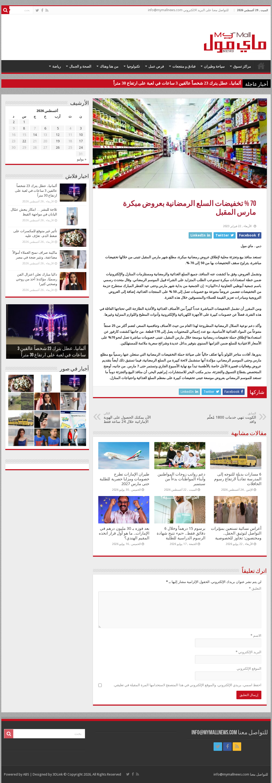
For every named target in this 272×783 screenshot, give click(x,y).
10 (81, 135)
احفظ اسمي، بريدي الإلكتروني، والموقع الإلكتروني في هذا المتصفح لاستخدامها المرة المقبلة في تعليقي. (187, 685)
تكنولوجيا (133, 66)
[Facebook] (42, 10)
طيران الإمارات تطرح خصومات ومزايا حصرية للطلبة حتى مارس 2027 (124, 479)
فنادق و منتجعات (184, 66)
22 (24, 141)
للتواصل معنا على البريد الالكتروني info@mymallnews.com (188, 10)
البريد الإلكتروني (248, 652)
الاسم (255, 636)
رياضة (56, 66)
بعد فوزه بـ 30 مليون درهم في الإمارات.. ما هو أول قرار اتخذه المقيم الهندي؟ (124, 533)
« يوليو (81, 159)
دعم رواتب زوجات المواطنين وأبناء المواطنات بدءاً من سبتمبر (181, 479)
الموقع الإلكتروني (249, 668)
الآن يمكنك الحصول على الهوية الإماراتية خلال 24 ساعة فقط (127, 418)
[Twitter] (37, 10)
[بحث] (5, 10)
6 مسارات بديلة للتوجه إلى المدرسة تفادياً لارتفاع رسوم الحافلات (237, 479)
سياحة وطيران (214, 66)
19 (58, 141)
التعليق (255, 588)
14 (35, 135)
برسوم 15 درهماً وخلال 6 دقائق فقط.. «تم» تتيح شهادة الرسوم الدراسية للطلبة (181, 533)
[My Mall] (235, 36)
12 (58, 135)
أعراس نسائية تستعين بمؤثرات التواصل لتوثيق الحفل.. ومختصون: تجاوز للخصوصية (236, 533)
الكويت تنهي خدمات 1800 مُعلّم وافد (231, 418)
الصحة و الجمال (80, 66)
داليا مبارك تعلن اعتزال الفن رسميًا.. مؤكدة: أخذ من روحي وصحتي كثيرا (36, 279)
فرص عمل (156, 66)
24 (81, 147)
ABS (26, 774)
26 (58, 147)
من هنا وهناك (109, 66)
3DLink (58, 774)
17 (81, 141)
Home (261, 65)
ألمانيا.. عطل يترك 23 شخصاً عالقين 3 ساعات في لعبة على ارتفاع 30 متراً (177, 83)
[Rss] (47, 10)
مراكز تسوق (242, 66)
